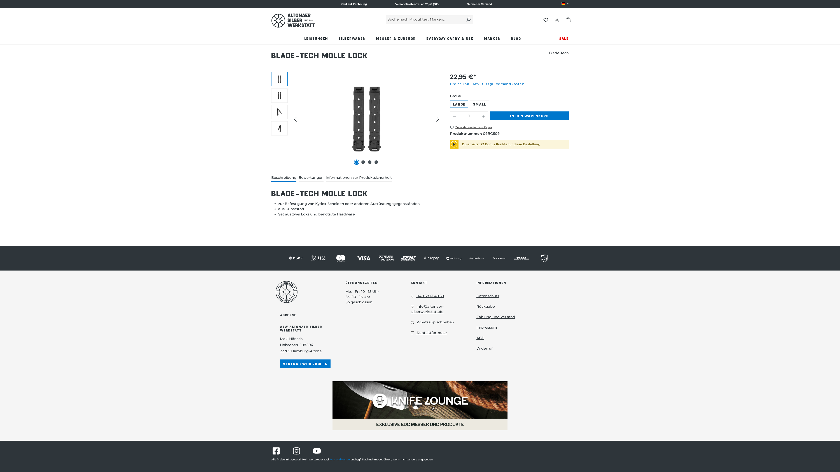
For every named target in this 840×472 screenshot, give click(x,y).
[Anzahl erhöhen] (483, 115)
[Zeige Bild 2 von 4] (363, 162)
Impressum (486, 327)
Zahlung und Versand (495, 317)
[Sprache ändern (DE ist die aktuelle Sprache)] (565, 3)
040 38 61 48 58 (430, 296)
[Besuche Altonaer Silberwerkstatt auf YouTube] (317, 451)
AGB (480, 338)
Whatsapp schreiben (435, 322)
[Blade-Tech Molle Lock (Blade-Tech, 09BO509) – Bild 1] (366, 119)
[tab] (283, 178)
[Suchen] (468, 19)
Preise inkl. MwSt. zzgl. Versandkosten (487, 84)
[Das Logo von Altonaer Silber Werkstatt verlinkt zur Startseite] (293, 21)
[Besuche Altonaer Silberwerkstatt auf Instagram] (296, 451)
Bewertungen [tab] (311, 177)
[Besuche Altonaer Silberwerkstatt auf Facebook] (276, 451)
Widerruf (484, 348)
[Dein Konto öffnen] (557, 19)
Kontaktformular (431, 333)
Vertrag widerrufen (305, 364)
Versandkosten (340, 459)
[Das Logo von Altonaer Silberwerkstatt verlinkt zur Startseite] (304, 292)
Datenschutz (487, 296)
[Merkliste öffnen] (546, 19)
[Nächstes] (437, 119)
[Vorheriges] (295, 119)
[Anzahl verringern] (454, 115)
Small (479, 104)
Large (459, 104)
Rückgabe (485, 306)
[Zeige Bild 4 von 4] (376, 162)
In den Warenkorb (529, 116)
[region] (356, 119)
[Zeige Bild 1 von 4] (356, 162)
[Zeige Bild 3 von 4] (369, 162)
